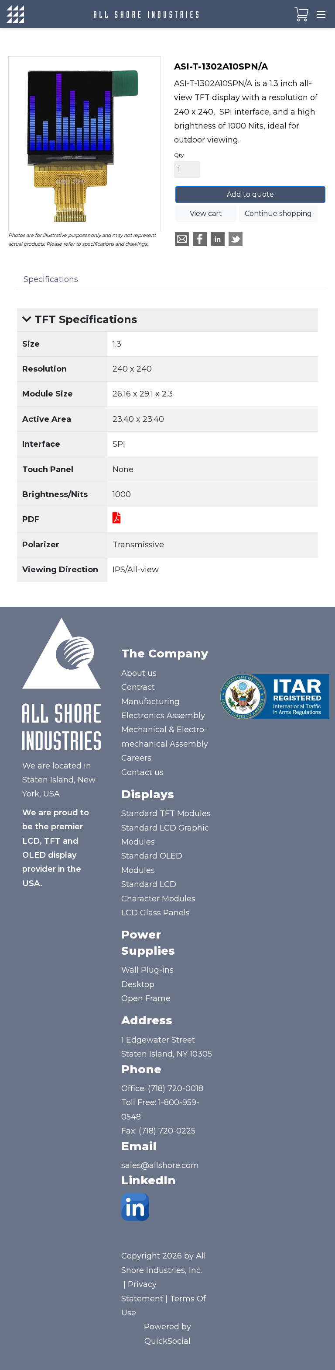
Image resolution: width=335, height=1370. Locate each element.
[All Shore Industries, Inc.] (146, 14)
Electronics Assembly (163, 715)
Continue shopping (278, 213)
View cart (206, 213)
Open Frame (146, 998)
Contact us (142, 772)
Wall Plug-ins (147, 970)
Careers (136, 758)
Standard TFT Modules (166, 813)
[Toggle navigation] (321, 14)
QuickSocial (167, 1341)
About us (139, 673)
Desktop (137, 984)
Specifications (51, 279)
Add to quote (250, 194)
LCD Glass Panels (155, 913)
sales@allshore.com (160, 1165)
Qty (179, 155)
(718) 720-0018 (175, 1088)
